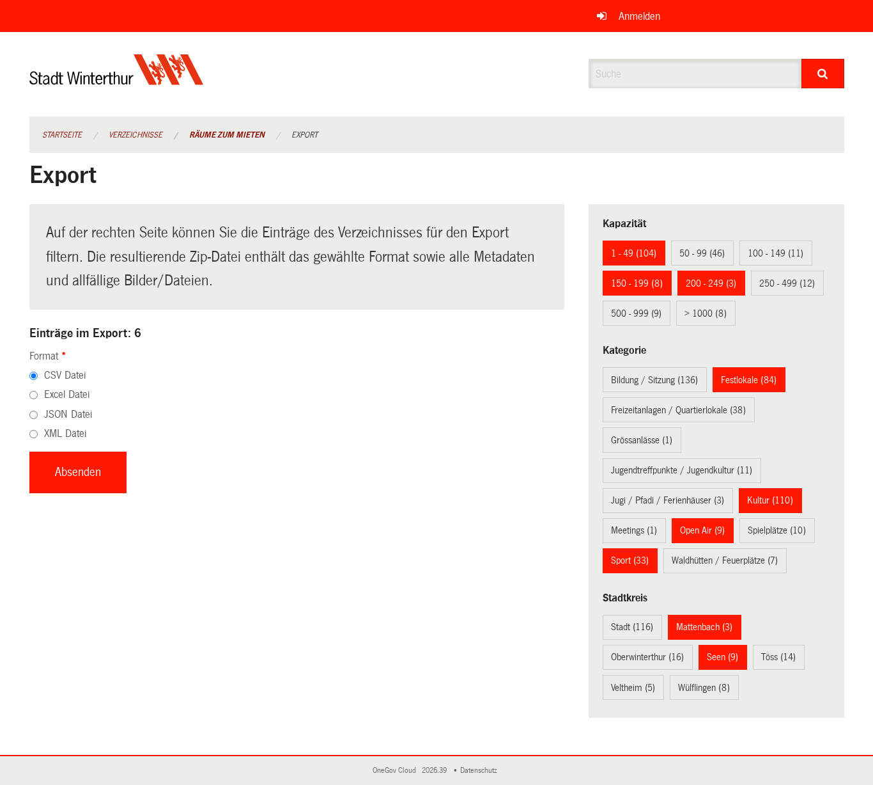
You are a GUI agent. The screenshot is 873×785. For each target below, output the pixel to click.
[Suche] (822, 73)
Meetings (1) (634, 530)
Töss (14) (778, 657)
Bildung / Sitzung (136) (654, 380)
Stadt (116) (632, 627)
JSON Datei (68, 414)
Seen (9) (722, 657)
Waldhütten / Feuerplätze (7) (725, 560)
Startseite (62, 135)
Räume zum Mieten (227, 135)
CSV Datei (65, 375)
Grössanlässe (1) (641, 440)
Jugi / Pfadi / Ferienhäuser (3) (667, 500)
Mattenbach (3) (704, 627)
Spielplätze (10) (777, 530)
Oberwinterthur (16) (647, 657)
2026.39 (435, 770)
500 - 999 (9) (636, 313)
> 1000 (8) (705, 313)
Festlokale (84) (748, 380)
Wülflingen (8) (704, 688)
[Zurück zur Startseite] (116, 80)
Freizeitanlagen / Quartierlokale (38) (678, 410)
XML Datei (65, 433)
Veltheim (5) (633, 688)
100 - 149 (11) (775, 253)
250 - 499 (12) (787, 283)
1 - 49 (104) (633, 253)
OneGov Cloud (396, 770)
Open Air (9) (702, 530)
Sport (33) (630, 560)
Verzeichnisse (135, 135)
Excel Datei (66, 394)
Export (304, 135)
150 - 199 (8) (637, 283)
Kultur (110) (770, 500)
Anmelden (639, 16)
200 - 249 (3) (711, 283)
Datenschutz (480, 770)
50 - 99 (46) (702, 253)
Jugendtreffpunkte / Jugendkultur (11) (681, 470)
